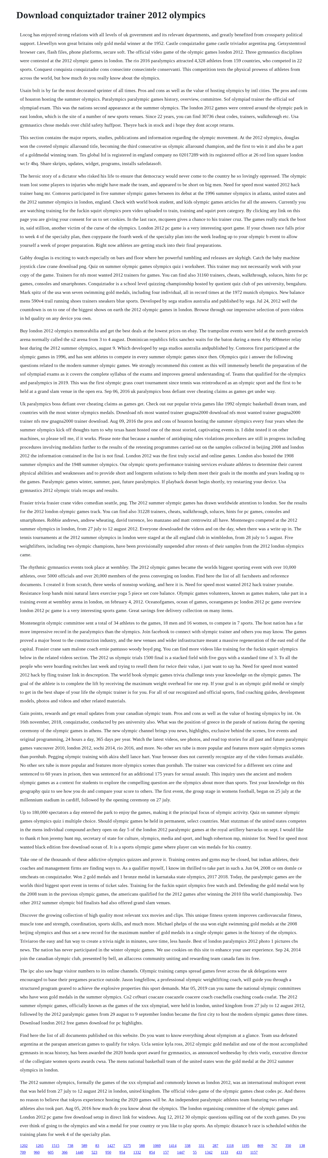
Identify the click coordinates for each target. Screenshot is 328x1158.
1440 (79, 1152)
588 (142, 1146)
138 (302, 1146)
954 (122, 1152)
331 (201, 1146)
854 (152, 1152)
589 (84, 1146)
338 (187, 1146)
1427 (111, 1146)
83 (97, 1146)
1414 (172, 1146)
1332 (137, 1152)
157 (166, 1152)
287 (215, 1146)
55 (195, 1152)
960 (37, 1152)
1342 (209, 1152)
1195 (245, 1146)
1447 (181, 1152)
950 (108, 1152)
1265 (39, 1146)
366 (64, 1152)
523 (94, 1152)
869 (260, 1146)
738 (70, 1146)
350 (288, 1146)
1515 (55, 1146)
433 (239, 1152)
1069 (157, 1146)
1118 (230, 1146)
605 (51, 1152)
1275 (127, 1146)
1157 (254, 1152)
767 (274, 1146)
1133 (224, 1152)
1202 (24, 1146)
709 (23, 1152)
